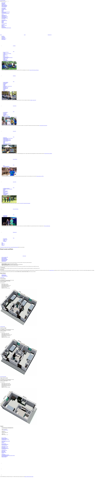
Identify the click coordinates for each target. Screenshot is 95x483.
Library (3, 11)
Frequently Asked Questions (6, 116)
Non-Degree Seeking (5, 87)
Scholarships (4, 114)
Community (3, 24)
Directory (4, 192)
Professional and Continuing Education (7, 57)
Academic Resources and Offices (7, 53)
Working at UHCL (5, 193)
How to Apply (3, 3)
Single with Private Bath (3, 376)
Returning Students (5, 88)
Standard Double (4, 274)
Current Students (5, 239)
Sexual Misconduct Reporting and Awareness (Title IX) (8, 455)
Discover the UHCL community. (48, 153)
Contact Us (3, 245)
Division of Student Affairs (5, 247)
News (4, 165)
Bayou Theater (5, 144)
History (4, 190)
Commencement (5, 59)
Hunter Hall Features (4, 260)
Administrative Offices (4, 20)
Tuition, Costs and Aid (4, 5)
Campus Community (10, 247)
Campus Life (14, 131)
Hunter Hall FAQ (4, 261)
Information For (15, 232)
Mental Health (3, 39)
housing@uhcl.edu (51, 270)
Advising (4, 54)
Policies (3, 22)
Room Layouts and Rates (5, 259)
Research (4, 189)
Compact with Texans (4, 450)
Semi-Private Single (4, 275)
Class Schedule (3, 8)
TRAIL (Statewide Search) (5, 446)
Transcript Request (4, 12)
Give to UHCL (3, 18)
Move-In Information (4, 258)
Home (1, 247)
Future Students (3, 2)
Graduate (4, 85)
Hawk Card (3, 36)
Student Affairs (5, 137)
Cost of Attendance (5, 112)
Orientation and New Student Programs (8, 138)
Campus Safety (3, 441)
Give (2, 242)
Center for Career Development (7, 140)
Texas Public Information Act (5, 448)
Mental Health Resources (5, 456)
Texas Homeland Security (5, 447)
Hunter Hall (17, 247)
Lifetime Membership (4, 15)
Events (2, 10)
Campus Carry (3, 454)
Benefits (3, 21)
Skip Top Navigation (2, 0)
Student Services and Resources (5, 13)
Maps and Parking (5, 191)
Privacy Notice (3, 451)
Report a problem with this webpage (29, 476)
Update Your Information (5, 16)
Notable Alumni (5, 216)
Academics (14, 45)
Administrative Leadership (6, 188)
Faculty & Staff (5, 240)
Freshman (4, 84)
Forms (4, 90)
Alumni (3, 14)
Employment (3, 26)
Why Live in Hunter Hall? (5, 257)
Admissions (14, 75)
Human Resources (4, 443)
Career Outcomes (5, 215)
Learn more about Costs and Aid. (43, 125)
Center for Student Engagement (7, 139)
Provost (4, 56)
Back (13, 51)
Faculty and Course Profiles (5, 444)
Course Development (4, 23)
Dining (4, 142)
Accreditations (5, 194)
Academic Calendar (4, 9)
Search (1, 1)
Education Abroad (5, 60)
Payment (4, 115)
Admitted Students (4, 4)
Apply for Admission (5, 82)
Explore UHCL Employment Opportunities (25, 203)
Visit (2, 244)
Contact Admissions (4, 6)
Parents (4, 89)
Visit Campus (4, 83)
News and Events (15, 159)
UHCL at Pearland (4, 38)
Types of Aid (4, 113)
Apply (2, 243)
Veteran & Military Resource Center (7, 86)
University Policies (4, 452)
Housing (4, 141)
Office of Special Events (6, 166)
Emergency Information (4, 438)
